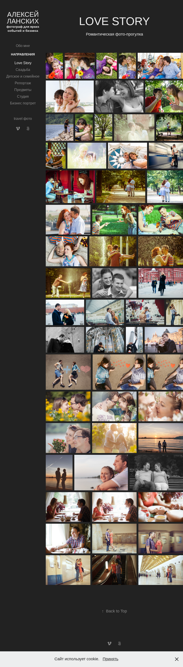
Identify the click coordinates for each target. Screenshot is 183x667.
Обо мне (23, 46)
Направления (23, 54)
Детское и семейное (23, 76)
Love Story (23, 63)
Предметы (22, 90)
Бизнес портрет (23, 103)
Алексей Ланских (24, 18)
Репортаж (23, 83)
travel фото (23, 119)
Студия (23, 96)
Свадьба (23, 70)
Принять (110, 659)
